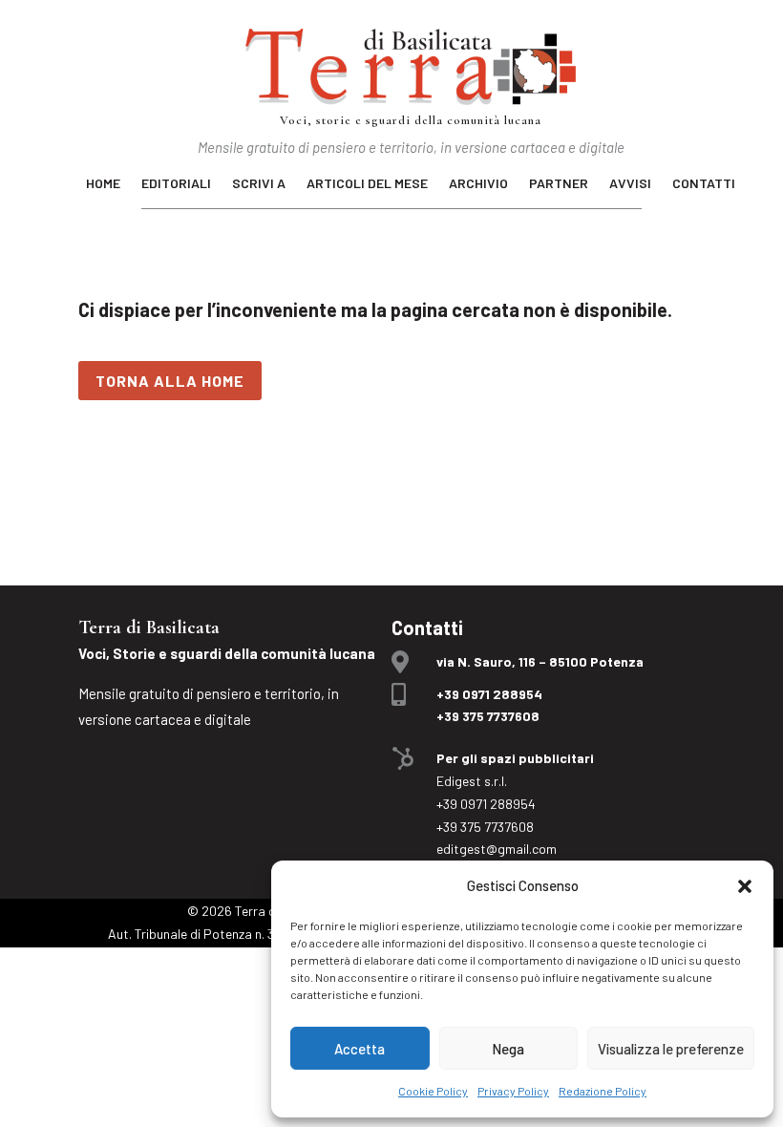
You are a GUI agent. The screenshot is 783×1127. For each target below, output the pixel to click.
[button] (744, 886)
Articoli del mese (367, 184)
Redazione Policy (602, 1090)
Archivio (478, 184)
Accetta (359, 1048)
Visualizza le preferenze (671, 1048)
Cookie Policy (433, 1090)
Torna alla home (169, 381)
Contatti (703, 184)
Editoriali (176, 184)
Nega (508, 1048)
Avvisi (630, 184)
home (103, 184)
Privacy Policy (513, 1090)
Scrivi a (259, 184)
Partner (558, 184)
